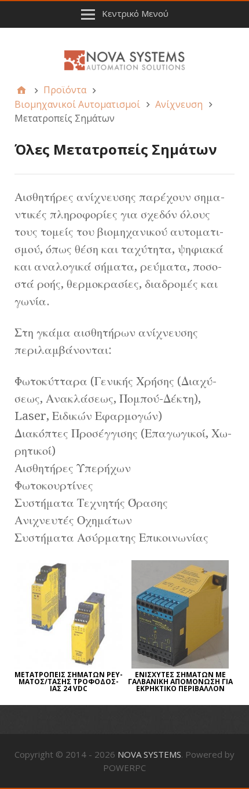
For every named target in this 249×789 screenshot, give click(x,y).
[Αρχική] (21, 90)
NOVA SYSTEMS (149, 754)
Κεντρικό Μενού (135, 13)
